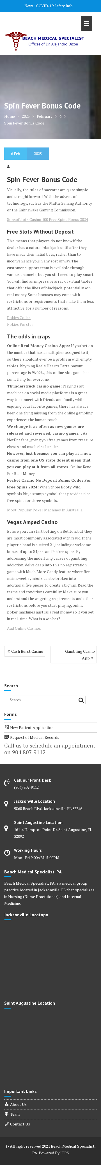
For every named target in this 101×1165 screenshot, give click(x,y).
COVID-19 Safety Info (54, 5)
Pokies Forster (20, 324)
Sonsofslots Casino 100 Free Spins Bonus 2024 (47, 219)
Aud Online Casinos (24, 628)
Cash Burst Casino (27, 651)
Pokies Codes (19, 317)
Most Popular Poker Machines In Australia (44, 510)
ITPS (64, 1152)
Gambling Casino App (80, 655)
